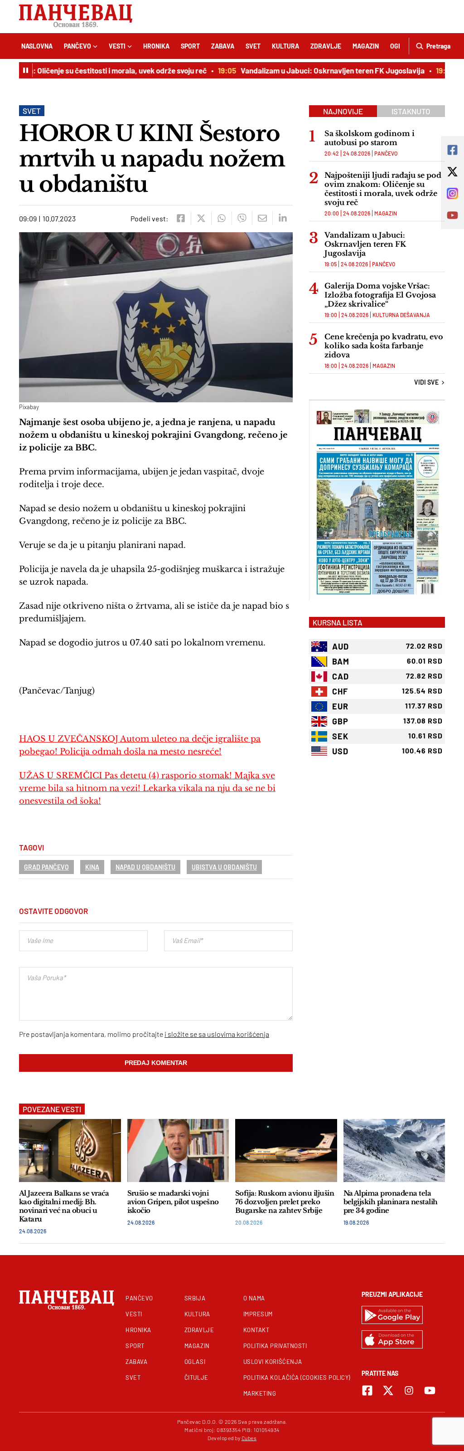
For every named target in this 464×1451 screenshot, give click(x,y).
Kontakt (256, 1330)
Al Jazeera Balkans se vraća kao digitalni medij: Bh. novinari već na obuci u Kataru (64, 1206)
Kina (92, 867)
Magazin (366, 46)
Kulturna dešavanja (401, 315)
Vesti (117, 46)
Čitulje (196, 1377)
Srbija (194, 1298)
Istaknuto (411, 111)
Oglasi (194, 1361)
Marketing (259, 1393)
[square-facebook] (367, 1390)
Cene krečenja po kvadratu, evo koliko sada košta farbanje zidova (383, 345)
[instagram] (409, 1390)
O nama (254, 1298)
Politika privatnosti (275, 1345)
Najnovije (343, 111)
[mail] (262, 218)
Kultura (285, 46)
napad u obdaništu (145, 867)
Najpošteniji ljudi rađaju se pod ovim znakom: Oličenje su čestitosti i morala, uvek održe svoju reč (382, 189)
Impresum (258, 1314)
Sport (190, 46)
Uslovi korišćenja (272, 1361)
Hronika (156, 46)
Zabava (222, 46)
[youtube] (429, 1390)
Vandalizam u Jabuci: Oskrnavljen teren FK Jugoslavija (321, 70)
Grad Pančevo (46, 867)
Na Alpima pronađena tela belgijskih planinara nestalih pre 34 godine (390, 1202)
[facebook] (180, 218)
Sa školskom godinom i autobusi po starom (369, 138)
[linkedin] (282, 218)
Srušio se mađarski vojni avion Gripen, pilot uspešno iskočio (173, 1202)
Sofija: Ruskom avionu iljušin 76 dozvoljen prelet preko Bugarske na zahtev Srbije (284, 1202)
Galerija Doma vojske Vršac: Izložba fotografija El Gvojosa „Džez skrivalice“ (380, 294)
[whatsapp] (221, 218)
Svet (253, 46)
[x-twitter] (388, 1390)
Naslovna (37, 46)
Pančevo (77, 46)
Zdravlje (325, 46)
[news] (70, 1150)
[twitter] (201, 218)
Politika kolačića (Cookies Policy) (296, 1377)
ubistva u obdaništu (224, 867)
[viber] (242, 218)
